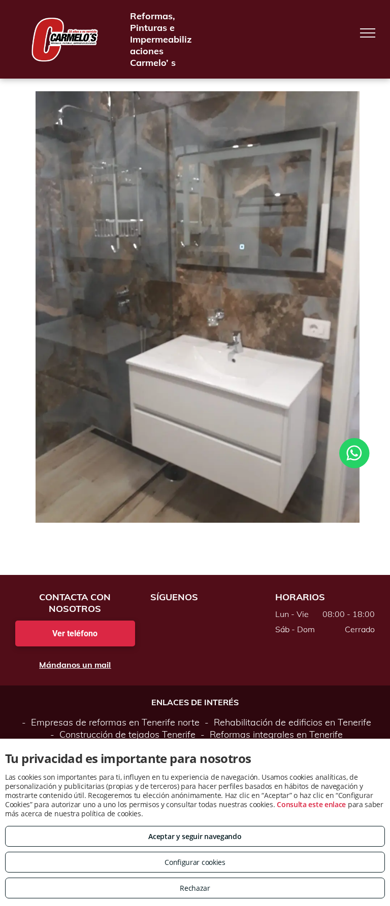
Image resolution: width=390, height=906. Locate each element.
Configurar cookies (195, 862)
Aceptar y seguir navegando (194, 836)
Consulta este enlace (311, 804)
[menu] (367, 33)
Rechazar (195, 888)
